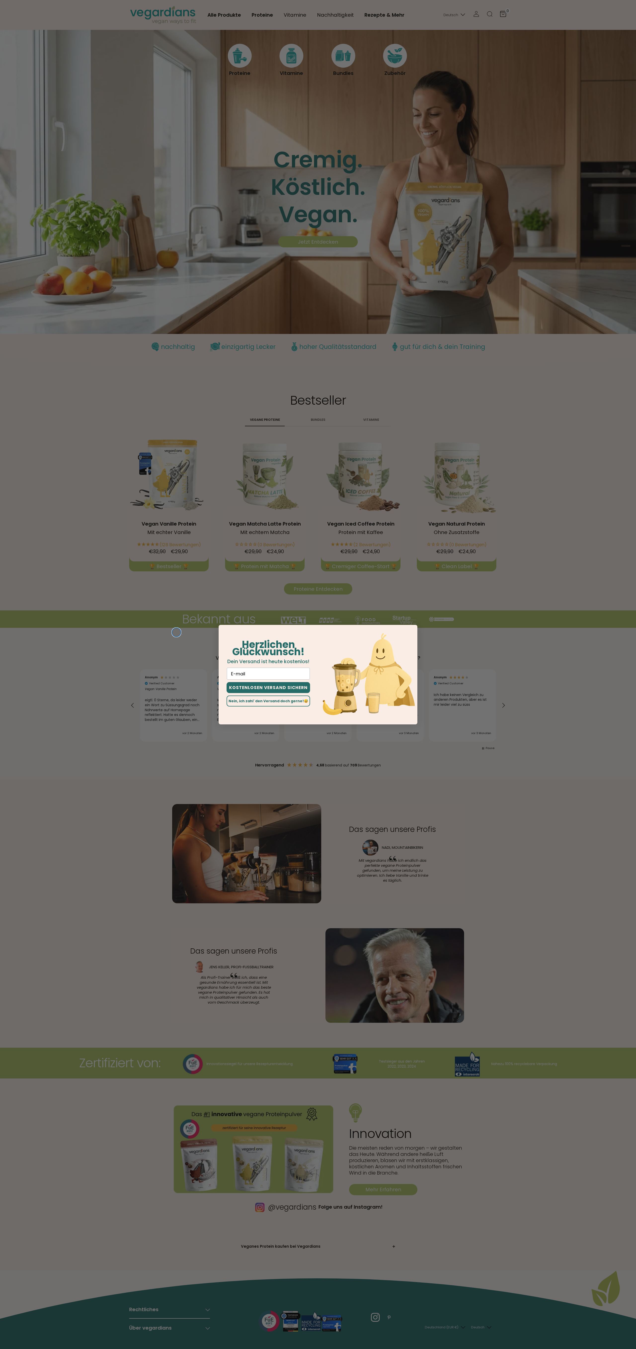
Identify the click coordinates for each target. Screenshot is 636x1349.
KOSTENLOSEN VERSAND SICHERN (268, 688)
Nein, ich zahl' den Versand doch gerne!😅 (268, 701)
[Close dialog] (176, 632)
